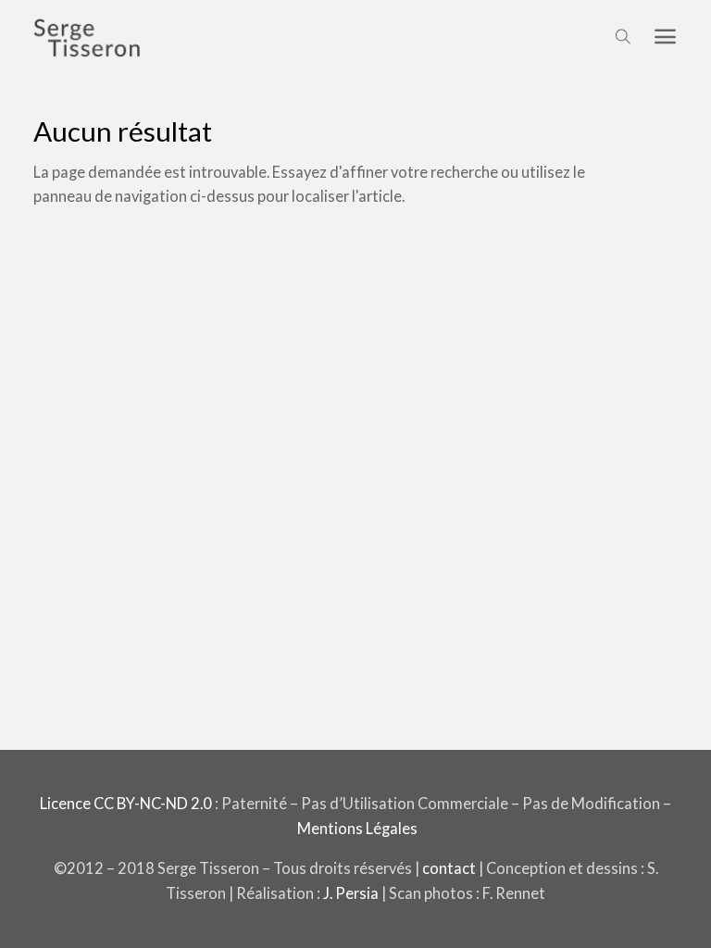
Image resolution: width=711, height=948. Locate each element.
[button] (665, 37)
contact (449, 868)
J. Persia (351, 893)
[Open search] (623, 37)
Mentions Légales (357, 828)
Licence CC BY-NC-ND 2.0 (126, 803)
